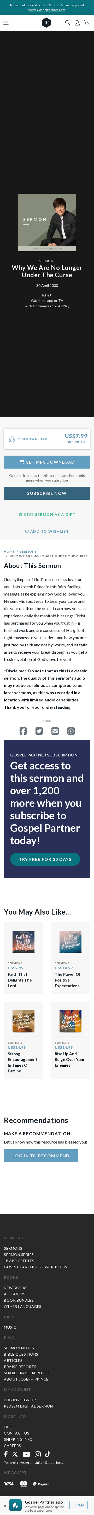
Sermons (47, 261)
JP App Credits (19, 1261)
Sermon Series (19, 1254)
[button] (77, 22)
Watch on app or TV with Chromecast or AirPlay (47, 303)
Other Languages (23, 1306)
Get (50, 461)
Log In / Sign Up (20, 1400)
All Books (15, 1294)
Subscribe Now (47, 493)
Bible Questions (21, 1354)
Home (9, 551)
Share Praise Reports (27, 1373)
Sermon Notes (19, 1348)
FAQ (8, 1427)
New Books (16, 1288)
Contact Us (16, 1433)
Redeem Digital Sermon (28, 1406)
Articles (13, 1360)
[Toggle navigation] (6, 22)
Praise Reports (20, 1366)
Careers (12, 1445)
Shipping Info (18, 1439)
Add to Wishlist (49, 531)
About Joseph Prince (26, 1379)
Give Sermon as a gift (48, 514)
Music (10, 1327)
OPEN (78, 1505)
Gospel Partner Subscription (36, 1267)
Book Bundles (19, 1300)
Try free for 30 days (45, 859)
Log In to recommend (41, 1155)
